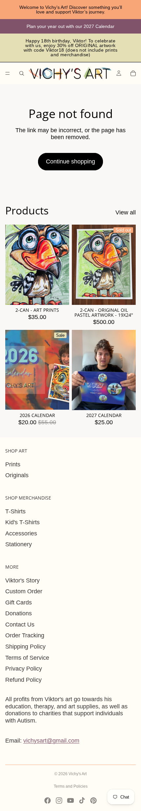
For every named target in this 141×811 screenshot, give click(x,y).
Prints (12, 464)
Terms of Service (27, 657)
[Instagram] (59, 800)
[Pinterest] (93, 800)
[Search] (21, 73)
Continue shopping (70, 161)
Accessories (21, 533)
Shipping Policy (25, 646)
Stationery (18, 544)
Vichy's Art (78, 774)
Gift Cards (18, 602)
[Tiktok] (82, 800)
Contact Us (19, 624)
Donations (18, 613)
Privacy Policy (23, 668)
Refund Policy (23, 679)
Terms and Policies (71, 786)
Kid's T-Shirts (22, 522)
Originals (17, 475)
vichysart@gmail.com (51, 740)
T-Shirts (15, 511)
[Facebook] (47, 800)
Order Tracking (24, 635)
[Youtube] (70, 800)
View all (125, 212)
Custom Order (23, 591)
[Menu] (7, 73)
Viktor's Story (22, 580)
